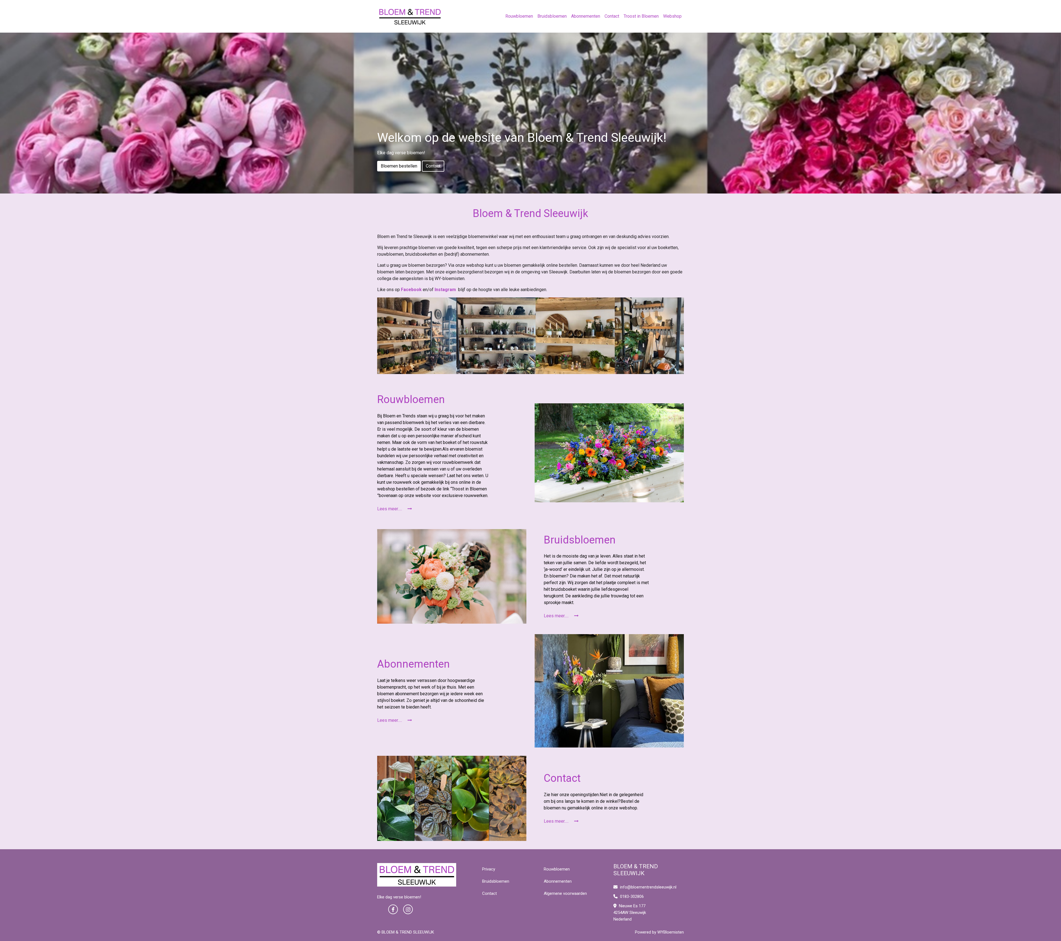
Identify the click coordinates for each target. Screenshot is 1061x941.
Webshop (672, 16)
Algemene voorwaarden (565, 893)
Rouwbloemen (519, 16)
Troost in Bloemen (641, 16)
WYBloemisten (670, 932)
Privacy (488, 869)
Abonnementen (585, 16)
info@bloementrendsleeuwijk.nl (648, 887)
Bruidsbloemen (552, 16)
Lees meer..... (390, 508)
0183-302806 (631, 896)
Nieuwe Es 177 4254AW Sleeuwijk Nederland (629, 912)
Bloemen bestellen (399, 166)
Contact (612, 16)
